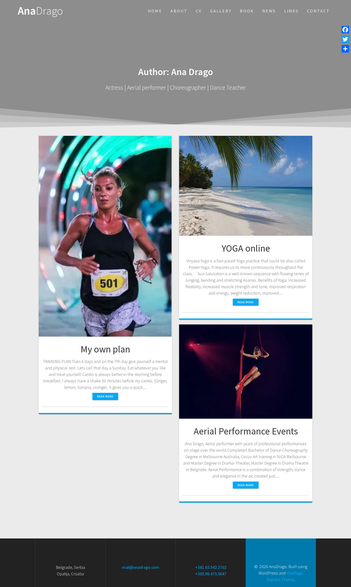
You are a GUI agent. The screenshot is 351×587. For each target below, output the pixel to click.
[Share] (345, 49)
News (269, 11)
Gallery (221, 11)
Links (291, 11)
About (178, 11)
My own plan (105, 349)
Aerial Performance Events (246, 431)
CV (199, 11)
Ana (40, 10)
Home (155, 11)
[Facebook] (345, 29)
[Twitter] (345, 39)
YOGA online (246, 248)
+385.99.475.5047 (210, 573)
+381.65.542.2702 (210, 567)
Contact (318, 11)
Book (247, 11)
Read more (105, 396)
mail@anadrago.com (140, 567)
